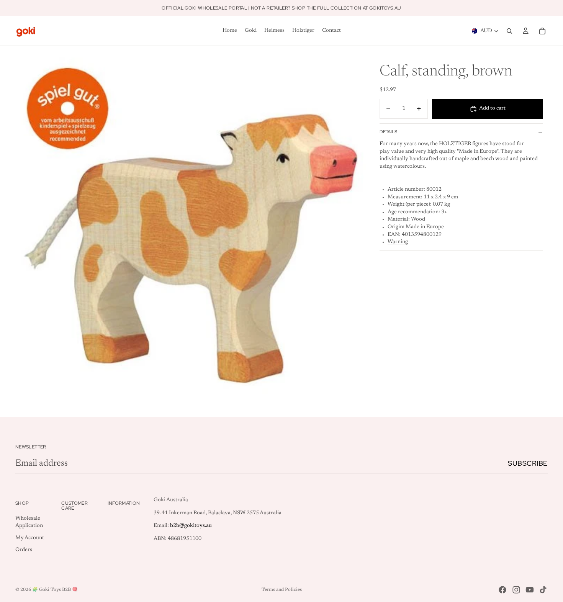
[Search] (509, 31)
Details (388, 132)
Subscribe (528, 463)
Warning (398, 242)
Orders (23, 550)
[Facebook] (502, 589)
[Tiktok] (543, 589)
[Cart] (542, 31)
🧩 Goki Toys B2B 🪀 (55, 589)
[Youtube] (529, 589)
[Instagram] (516, 589)
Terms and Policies (282, 589)
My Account (29, 538)
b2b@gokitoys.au (191, 525)
